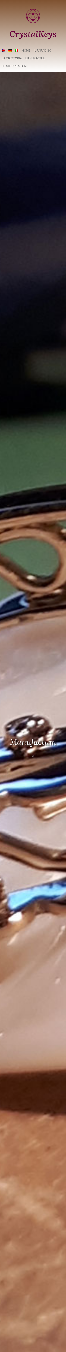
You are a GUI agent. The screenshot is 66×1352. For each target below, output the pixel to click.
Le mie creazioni (14, 66)
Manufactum (35, 58)
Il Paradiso (42, 50)
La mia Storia (12, 58)
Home (26, 50)
